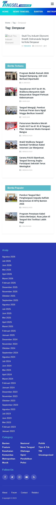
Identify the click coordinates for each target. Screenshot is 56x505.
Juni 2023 (6, 418)
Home (5, 11)
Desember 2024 (9, 339)
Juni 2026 (6, 265)
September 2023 (10, 405)
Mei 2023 (6, 422)
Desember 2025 (9, 287)
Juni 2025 (6, 313)
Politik (42, 443)
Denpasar (22, 23)
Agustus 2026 (8, 256)
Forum (14, 492)
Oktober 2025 (8, 296)
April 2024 (7, 374)
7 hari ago (25, 117)
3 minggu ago (26, 170)
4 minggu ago (26, 207)
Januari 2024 (8, 387)
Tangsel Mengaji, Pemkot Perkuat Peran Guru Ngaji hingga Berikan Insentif (32, 110)
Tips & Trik (44, 447)
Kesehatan (7, 451)
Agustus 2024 (8, 357)
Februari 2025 (9, 331)
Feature (6, 447)
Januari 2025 (8, 335)
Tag (14, 23)
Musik (5, 462)
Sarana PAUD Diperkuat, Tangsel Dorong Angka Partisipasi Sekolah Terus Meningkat (32, 162)
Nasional (24, 443)
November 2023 (9, 396)
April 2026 (7, 274)
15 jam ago (25, 83)
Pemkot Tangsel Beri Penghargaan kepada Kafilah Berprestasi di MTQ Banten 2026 (34, 199)
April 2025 (7, 322)
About (4, 492)
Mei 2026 (6, 270)
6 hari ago (25, 101)
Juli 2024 (6, 361)
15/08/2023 (38, 46)
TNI (40, 451)
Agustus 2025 (8, 304)
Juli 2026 (6, 261)
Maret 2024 (7, 379)
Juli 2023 (6, 413)
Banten (38, 11)
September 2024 (10, 352)
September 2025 (10, 300)
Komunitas (7, 455)
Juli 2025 (6, 309)
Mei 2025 (6, 317)
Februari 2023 (9, 427)
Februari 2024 (9, 383)
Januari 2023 (8, 431)
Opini (23, 455)
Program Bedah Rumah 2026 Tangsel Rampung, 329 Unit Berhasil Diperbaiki (34, 76)
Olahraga (25, 451)
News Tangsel (21, 11)
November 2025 (9, 291)
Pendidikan (26, 459)
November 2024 (9, 344)
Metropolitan (8, 459)
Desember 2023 (9, 392)
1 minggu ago (26, 135)
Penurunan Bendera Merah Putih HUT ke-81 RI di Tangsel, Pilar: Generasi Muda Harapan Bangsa (34, 127)
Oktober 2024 (8, 348)
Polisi (23, 462)
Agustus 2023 (8, 409)
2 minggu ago (26, 151)
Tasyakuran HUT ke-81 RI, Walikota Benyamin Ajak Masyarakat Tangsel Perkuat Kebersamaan (33, 93)
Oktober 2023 (8, 400)
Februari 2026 (9, 283)
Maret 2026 (7, 278)
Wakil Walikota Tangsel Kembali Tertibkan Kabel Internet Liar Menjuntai (32, 144)
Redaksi (27, 46)
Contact (24, 492)
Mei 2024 (6, 370)
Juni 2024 (6, 366)
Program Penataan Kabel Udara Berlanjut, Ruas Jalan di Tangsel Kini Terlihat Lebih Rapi (34, 218)
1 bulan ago (26, 226)
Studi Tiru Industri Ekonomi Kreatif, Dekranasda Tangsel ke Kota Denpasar (35, 38)
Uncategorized (46, 455)
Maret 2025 (7, 326)
